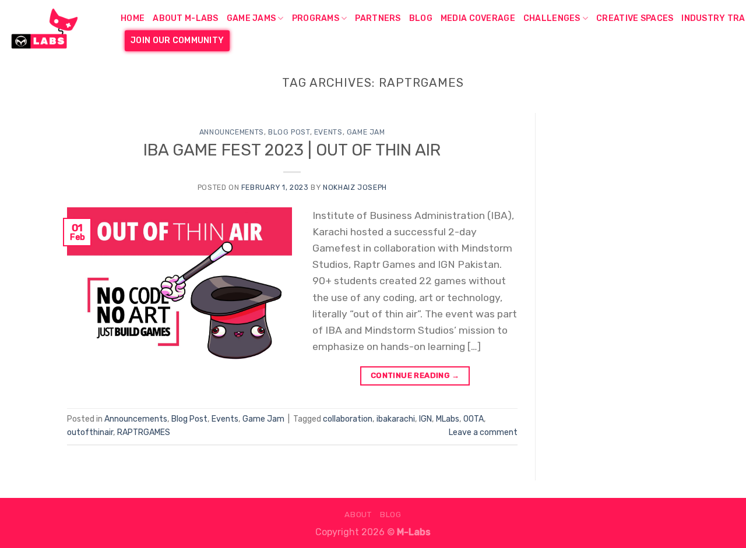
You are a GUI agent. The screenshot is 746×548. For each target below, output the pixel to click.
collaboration (347, 419)
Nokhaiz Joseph (355, 187)
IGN (425, 419)
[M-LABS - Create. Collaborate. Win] (56, 29)
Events (328, 132)
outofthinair (90, 432)
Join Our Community (177, 40)
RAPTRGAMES (143, 432)
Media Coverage (478, 18)
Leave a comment (483, 432)
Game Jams (251, 18)
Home (133, 18)
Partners (377, 18)
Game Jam (366, 132)
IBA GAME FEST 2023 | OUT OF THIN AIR (292, 150)
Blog (420, 18)
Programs (315, 18)
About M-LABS (185, 18)
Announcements (231, 132)
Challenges (551, 18)
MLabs (447, 419)
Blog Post (289, 132)
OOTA (473, 419)
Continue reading (415, 375)
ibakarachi (395, 419)
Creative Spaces (634, 18)
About (357, 514)
